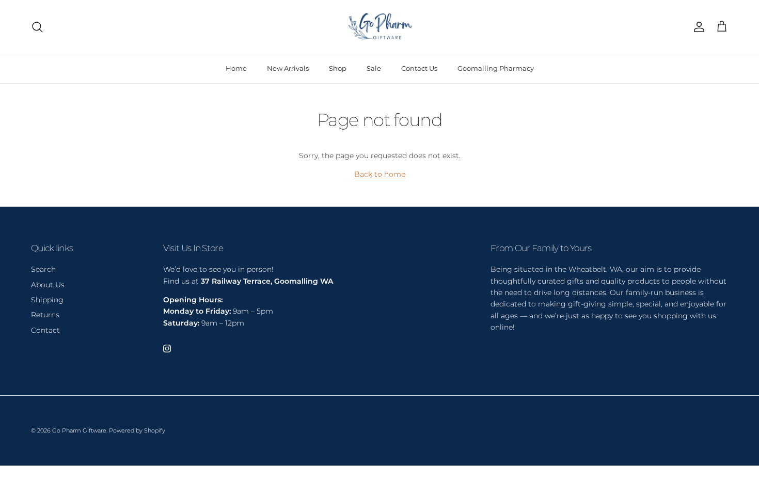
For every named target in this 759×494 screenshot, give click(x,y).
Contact (45, 330)
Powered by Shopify (137, 430)
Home (236, 68)
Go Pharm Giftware (79, 430)
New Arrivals (288, 68)
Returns (45, 314)
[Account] (697, 27)
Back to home (379, 174)
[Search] (37, 27)
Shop (337, 68)
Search (43, 269)
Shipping (47, 299)
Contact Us (419, 68)
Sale (374, 68)
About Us (48, 284)
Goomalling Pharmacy (495, 68)
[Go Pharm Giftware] (379, 26)
